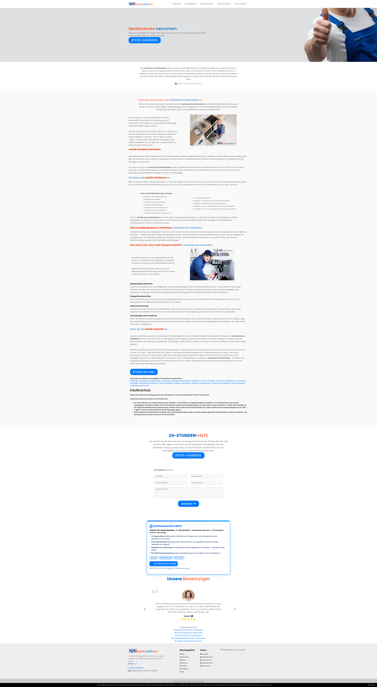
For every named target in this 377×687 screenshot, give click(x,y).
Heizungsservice (206, 4)
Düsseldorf (184, 669)
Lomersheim (215, 383)
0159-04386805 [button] (146, 40)
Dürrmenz (195, 383)
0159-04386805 (240, 4)
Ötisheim (177, 383)
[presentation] (145, 609)
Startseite (177, 4)
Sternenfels (165, 381)
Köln (182, 672)
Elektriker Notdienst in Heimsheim (189, 630)
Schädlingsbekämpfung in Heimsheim (189, 638)
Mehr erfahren (267, 685)
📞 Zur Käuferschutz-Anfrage (163, 563)
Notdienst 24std (207, 657)
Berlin (183, 654)
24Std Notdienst (224, 4)
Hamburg (184, 663)
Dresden (184, 666)
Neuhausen (186, 383)
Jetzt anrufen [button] (145, 372)
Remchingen (185, 381)
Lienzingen (175, 381)
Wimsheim (219, 381)
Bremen (183, 660)
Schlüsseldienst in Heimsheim (189, 635)
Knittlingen (210, 381)
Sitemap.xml (206, 666)
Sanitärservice (191, 4)
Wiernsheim (168, 383)
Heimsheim (134, 381)
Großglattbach (154, 381)
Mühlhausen (205, 383)
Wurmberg (241, 381)
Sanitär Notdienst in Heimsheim (189, 633)
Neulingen (144, 381)
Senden (187, 504)
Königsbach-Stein (198, 381)
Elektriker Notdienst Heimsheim (189, 641)
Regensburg (185, 657)
